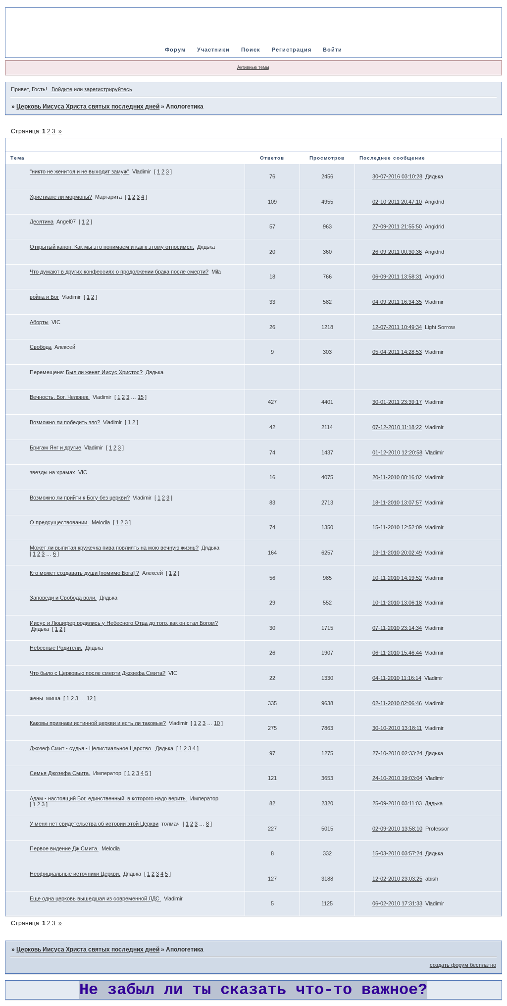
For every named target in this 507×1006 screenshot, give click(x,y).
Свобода (40, 347)
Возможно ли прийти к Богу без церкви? (80, 498)
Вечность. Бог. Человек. (60, 397)
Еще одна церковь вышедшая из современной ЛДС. (95, 898)
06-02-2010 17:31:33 (397, 903)
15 (141, 397)
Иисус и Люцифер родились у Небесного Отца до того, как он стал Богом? (124, 623)
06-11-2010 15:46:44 (397, 653)
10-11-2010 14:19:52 (397, 578)
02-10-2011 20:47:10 (397, 202)
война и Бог (44, 297)
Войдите (61, 89)
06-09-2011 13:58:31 (397, 276)
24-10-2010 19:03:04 (397, 778)
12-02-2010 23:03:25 (397, 879)
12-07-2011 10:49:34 (397, 327)
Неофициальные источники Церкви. (75, 874)
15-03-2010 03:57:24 (397, 853)
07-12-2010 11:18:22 (397, 427)
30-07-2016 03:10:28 (397, 176)
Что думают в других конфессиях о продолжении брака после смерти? (119, 272)
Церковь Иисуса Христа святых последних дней (87, 106)
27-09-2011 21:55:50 (397, 226)
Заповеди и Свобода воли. (63, 598)
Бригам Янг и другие (55, 447)
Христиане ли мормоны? (61, 197)
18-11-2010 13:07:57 (397, 502)
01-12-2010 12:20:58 (397, 452)
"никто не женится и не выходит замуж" (79, 171)
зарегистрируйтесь (108, 89)
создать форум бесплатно (463, 965)
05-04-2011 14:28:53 (397, 352)
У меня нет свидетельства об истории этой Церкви (94, 824)
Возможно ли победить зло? (65, 422)
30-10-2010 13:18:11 (397, 728)
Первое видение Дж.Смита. (64, 848)
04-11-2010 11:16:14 (396, 678)
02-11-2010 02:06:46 (397, 703)
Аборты (39, 322)
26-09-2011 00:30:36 (397, 252)
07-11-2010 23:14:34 (397, 628)
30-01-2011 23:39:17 (397, 402)
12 (90, 698)
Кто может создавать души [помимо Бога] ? (84, 573)
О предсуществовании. (59, 522)
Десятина (41, 221)
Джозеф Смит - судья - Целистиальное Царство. (91, 748)
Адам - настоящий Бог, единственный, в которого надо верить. (108, 798)
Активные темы (253, 67)
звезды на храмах (52, 472)
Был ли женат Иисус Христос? (104, 372)
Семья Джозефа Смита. (60, 773)
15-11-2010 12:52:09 (397, 527)
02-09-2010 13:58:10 (397, 829)
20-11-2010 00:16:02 (397, 477)
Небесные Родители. (56, 648)
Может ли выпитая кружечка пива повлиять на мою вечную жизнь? (114, 548)
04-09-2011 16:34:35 (397, 302)
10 (217, 723)
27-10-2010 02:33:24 (397, 753)
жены (36, 698)
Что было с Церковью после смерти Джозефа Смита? (97, 673)
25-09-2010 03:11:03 (397, 803)
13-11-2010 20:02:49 (397, 553)
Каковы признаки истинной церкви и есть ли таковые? (98, 723)
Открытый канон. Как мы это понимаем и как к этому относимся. (112, 247)
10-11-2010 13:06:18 (397, 603)
